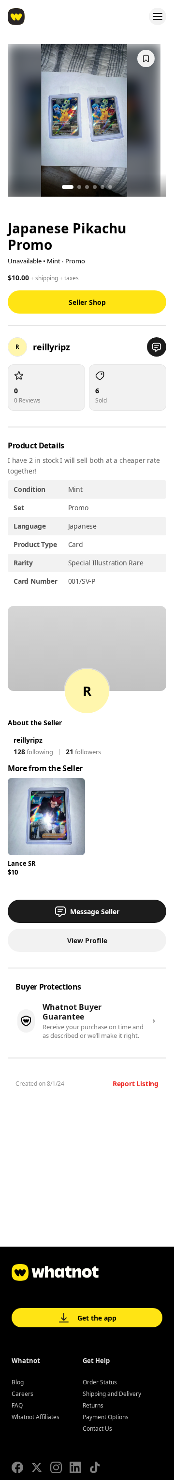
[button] (156, 347)
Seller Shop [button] (87, 302)
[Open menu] (157, 16)
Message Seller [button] (94, 911)
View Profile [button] (87, 940)
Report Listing (136, 1083)
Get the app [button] (96, 1317)
